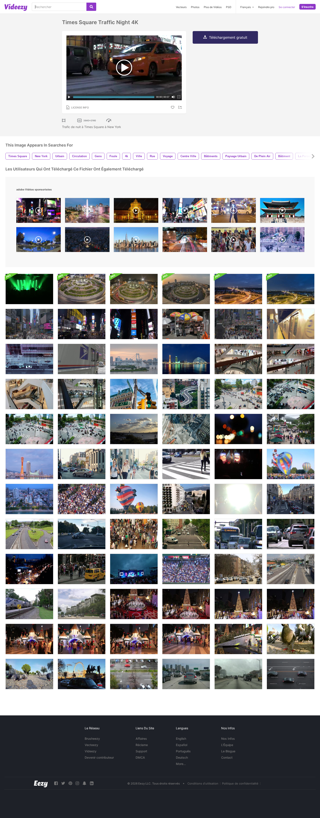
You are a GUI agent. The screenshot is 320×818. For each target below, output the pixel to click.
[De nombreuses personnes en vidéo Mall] (134, 534)
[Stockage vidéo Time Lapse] (134, 674)
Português (183, 751)
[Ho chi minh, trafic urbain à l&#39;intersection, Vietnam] (238, 394)
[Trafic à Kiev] (238, 569)
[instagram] (77, 783)
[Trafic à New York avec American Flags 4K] (82, 359)
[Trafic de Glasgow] (29, 534)
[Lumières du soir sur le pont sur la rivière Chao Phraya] (238, 289)
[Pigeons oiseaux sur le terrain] (291, 639)
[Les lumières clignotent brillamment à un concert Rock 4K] (238, 499)
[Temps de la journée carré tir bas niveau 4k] (238, 324)
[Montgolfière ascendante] (134, 499)
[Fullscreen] (179, 97)
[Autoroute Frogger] (291, 674)
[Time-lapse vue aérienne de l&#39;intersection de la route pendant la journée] (186, 429)
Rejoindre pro (266, 7)
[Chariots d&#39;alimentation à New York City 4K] (186, 324)
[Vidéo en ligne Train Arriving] (29, 604)
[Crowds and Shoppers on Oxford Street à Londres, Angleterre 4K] (291, 499)
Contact (226, 757)
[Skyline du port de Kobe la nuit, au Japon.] (29, 464)
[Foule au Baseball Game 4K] (82, 499)
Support (141, 751)
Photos (195, 7)
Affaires (141, 738)
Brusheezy (92, 738)
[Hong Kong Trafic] (186, 394)
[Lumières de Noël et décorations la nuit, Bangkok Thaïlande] (134, 604)
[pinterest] (70, 783)
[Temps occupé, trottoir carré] (82, 569)
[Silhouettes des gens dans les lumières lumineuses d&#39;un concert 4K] (238, 464)
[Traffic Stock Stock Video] (291, 534)
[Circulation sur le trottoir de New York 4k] (29, 359)
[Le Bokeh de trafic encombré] (238, 429)
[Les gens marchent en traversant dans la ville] (186, 464)
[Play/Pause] (69, 97)
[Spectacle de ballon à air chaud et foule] (291, 464)
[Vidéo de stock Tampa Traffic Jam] (186, 674)
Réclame (142, 745)
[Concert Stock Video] (134, 569)
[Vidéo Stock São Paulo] (291, 569)
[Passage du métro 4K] (291, 324)
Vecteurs (181, 7)
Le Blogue (228, 751)
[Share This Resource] (180, 107)
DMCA (140, 757)
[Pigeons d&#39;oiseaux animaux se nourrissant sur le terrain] (29, 674)
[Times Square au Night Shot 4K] (82, 324)
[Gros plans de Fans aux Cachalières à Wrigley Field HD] (186, 569)
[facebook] (56, 783)
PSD (228, 7)
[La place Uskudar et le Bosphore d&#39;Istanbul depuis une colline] (134, 429)
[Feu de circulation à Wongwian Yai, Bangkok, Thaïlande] (134, 289)
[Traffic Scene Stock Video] (82, 604)
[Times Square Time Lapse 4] (38, 211)
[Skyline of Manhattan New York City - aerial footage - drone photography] (136, 240)
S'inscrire (307, 6)
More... (181, 764)
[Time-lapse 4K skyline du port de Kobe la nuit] (186, 359)
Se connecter (287, 7)
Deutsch (182, 757)
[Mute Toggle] (173, 97)
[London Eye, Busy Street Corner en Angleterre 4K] (82, 674)
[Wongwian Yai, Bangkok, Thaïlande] (82, 289)
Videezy (90, 751)
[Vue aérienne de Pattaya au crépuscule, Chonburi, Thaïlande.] (29, 499)
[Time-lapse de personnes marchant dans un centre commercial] (238, 359)
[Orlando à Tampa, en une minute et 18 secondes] (238, 674)
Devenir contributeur (99, 757)
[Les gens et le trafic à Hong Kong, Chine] (291, 429)
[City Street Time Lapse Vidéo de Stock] (186, 534)
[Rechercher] (91, 7)
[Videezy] (15, 7)
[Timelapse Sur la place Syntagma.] (186, 499)
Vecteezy (91, 745)
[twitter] (63, 783)
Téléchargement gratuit (228, 37)
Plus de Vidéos (213, 7)
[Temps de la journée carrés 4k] (29, 324)
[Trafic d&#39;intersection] (82, 534)
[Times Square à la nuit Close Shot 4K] (134, 324)
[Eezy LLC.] (41, 783)
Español (181, 745)
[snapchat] (84, 783)
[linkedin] (91, 783)
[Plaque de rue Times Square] (134, 394)
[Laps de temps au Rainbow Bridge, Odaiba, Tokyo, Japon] (134, 359)
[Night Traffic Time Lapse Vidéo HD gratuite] (29, 569)
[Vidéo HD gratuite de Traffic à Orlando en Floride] (238, 534)
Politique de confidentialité (240, 783)
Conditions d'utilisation (202, 783)
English (181, 738)
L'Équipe (227, 745)
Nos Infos (228, 738)
